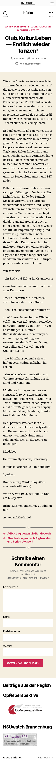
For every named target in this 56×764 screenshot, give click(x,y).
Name (6, 617)
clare (21, 58)
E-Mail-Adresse (11, 631)
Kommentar (10, 587)
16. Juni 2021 (39, 58)
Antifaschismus (16, 26)
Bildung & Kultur (39, 26)
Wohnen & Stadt (28, 30)
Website (7, 646)
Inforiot (28, 12)
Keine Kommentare (30, 63)
